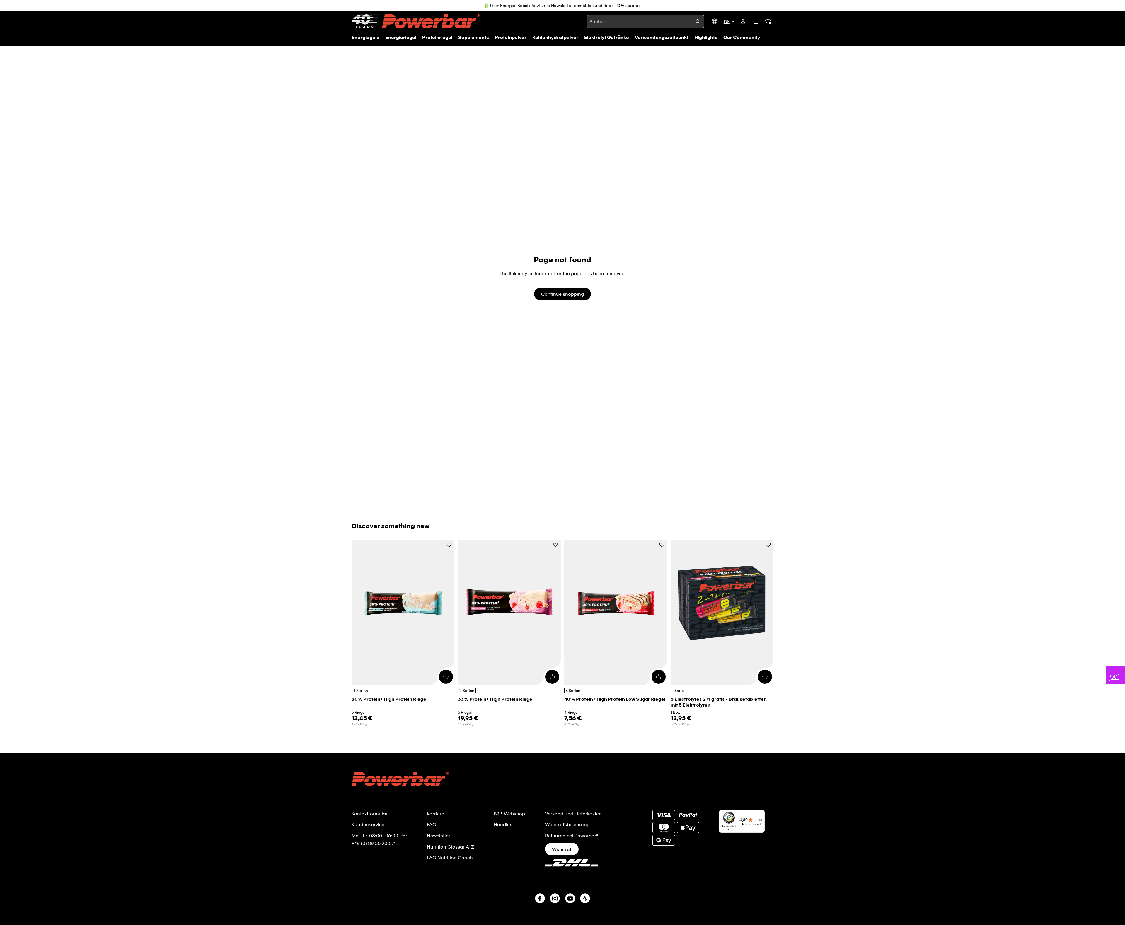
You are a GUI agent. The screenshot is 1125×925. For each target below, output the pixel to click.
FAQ (431, 824)
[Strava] (585, 898)
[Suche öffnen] (697, 21)
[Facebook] (540, 898)
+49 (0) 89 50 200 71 (374, 843)
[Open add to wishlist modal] (449, 545)
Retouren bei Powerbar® (572, 835)
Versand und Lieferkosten (573, 813)
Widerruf (562, 849)
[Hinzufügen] (445, 676)
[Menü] (761, 813)
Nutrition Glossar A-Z (450, 846)
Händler (503, 824)
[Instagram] (555, 898)
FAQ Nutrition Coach (450, 857)
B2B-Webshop (509, 813)
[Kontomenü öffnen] (743, 21)
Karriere (435, 813)
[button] (768, 21)
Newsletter (438, 835)
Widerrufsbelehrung (567, 824)
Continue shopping (562, 294)
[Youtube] (570, 898)
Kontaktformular (370, 813)
